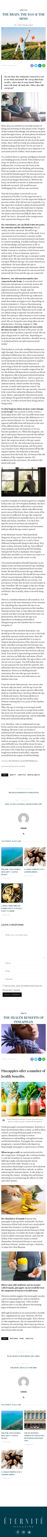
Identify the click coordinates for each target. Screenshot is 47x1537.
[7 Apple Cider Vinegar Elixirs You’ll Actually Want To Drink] (12, 892)
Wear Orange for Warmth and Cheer (23, 1356)
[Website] (23, 834)
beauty (13, 775)
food (21, 1338)
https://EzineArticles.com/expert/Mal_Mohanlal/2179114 (23, 761)
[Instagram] (23, 1532)
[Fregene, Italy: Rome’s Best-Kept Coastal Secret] (12, 856)
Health (23, 1013)
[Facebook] (18, 1532)
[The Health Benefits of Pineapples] (23, 1038)
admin (4, 65)
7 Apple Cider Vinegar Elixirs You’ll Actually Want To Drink (11, 908)
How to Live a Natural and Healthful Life (23, 804)
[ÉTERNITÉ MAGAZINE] (23, 1522)
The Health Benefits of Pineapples (23, 793)
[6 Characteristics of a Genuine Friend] (35, 856)
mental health (33, 775)
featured (14, 1338)
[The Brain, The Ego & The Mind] (23, 43)
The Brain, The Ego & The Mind (23, 1368)
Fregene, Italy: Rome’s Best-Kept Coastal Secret (10, 871)
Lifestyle (23, 10)
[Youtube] (29, 1532)
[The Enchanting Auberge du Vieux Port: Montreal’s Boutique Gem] (35, 1420)
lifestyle (22, 775)
